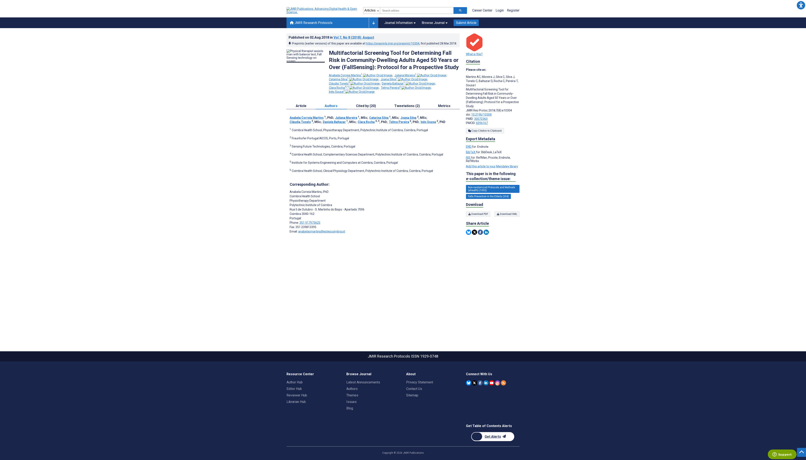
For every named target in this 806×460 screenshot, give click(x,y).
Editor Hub (294, 389)
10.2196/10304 (481, 114)
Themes (352, 395)
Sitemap (412, 395)
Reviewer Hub (297, 395)
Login (500, 10)
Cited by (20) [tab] (366, 106)
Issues (351, 402)
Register (513, 10)
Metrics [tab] (444, 106)
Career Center (482, 10)
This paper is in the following (491, 176)
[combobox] (417, 10)
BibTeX (471, 152)
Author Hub (295, 382)
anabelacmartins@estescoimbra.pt (321, 231)
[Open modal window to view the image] (306, 62)
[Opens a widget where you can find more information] (782, 455)
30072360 (481, 118)
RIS (468, 157)
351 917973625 (310, 222)
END (469, 146)
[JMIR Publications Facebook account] (480, 383)
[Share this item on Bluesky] (468, 232)
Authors (352, 389)
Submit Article (466, 23)
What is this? (474, 54)
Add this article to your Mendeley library (492, 166)
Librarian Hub (296, 402)
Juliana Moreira (405, 75)
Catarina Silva (339, 79)
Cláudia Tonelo (339, 83)
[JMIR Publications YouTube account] (491, 383)
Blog (349, 408)
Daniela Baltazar (393, 83)
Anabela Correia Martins (345, 75)
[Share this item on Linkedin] (486, 232)
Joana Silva (389, 79)
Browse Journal (433, 23)
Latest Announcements (363, 382)
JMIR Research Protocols (313, 23)
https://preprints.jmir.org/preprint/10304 (392, 43)
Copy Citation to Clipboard (486, 130)
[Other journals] (373, 23)
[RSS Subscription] (503, 383)
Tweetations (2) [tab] (407, 106)
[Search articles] (460, 10)
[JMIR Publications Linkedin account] (486, 383)
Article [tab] (301, 106)
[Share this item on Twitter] (474, 232)
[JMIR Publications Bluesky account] (468, 383)
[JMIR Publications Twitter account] (474, 383)
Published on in (331, 37)
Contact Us (414, 389)
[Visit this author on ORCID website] (377, 75)
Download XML (508, 214)
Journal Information (398, 23)
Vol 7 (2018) (354, 37)
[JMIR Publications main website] (322, 10)
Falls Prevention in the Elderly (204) (488, 196)
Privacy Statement (419, 382)
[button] (801, 5)
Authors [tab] (331, 106)
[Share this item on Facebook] (480, 232)
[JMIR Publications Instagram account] (497, 383)
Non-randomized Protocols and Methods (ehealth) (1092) (491, 189)
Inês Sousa (337, 91)
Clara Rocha (339, 87)
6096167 (482, 123)
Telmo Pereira (391, 87)
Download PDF (479, 214)
